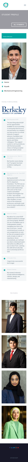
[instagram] (16, 447)
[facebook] (10, 447)
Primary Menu (25, 5)
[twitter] (14, 447)
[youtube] (18, 447)
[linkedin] (12, 447)
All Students (19, 25)
